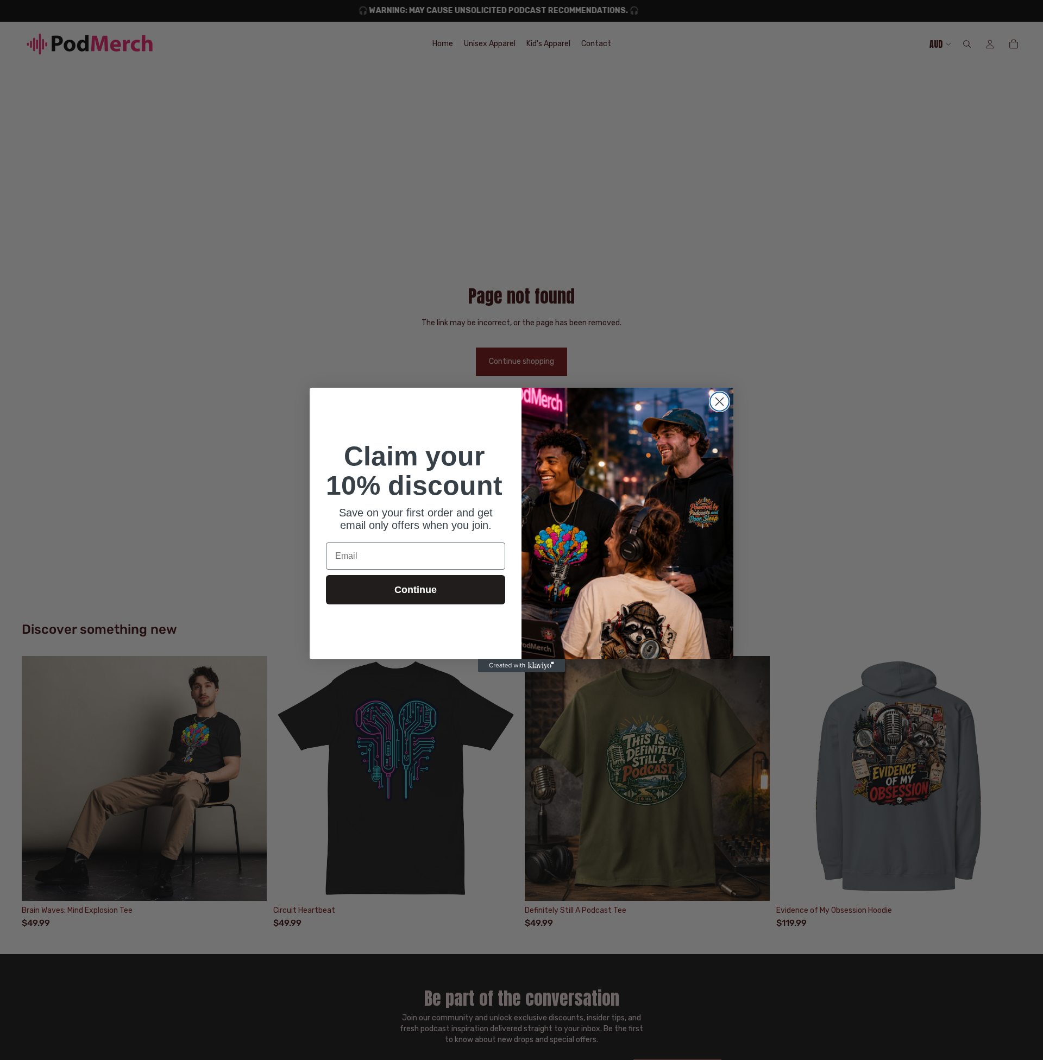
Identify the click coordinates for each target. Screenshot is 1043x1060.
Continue (415, 589)
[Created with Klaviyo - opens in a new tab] (521, 665)
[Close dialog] (719, 401)
